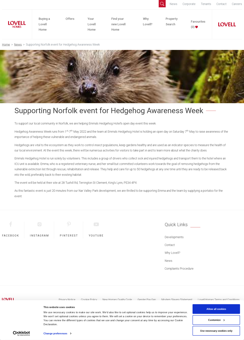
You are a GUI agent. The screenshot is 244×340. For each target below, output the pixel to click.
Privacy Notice (67, 299)
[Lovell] (225, 24)
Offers (70, 18)
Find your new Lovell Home (118, 24)
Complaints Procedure (179, 268)
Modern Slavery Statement (177, 299)
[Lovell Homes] (15, 24)
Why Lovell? (147, 21)
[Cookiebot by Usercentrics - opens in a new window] (21, 333)
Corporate (189, 4)
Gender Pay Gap (147, 299)
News (173, 4)
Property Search (172, 21)
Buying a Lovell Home (44, 24)
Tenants (206, 4)
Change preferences (55, 333)
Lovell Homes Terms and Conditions (219, 299)
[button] (162, 3)
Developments (174, 237)
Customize (214, 319)
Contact (221, 4)
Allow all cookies (216, 309)
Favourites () (198, 24)
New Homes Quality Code (117, 299)
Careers (237, 4)
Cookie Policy (89, 299)
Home (6, 44)
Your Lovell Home (92, 24)
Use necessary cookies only (216, 330)
